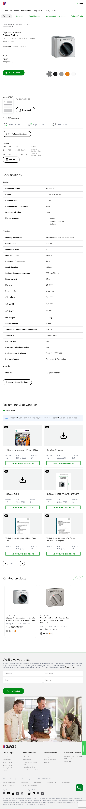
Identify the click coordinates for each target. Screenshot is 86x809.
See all (12, 159)
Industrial (19, 25)
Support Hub (68, 761)
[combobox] (63, 680)
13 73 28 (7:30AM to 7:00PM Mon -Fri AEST (73, 758)
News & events (7, 765)
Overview (7, 16)
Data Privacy (37, 783)
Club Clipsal (47, 757)
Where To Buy (14, 72)
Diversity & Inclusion (9, 768)
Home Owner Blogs (29, 767)
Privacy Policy (70, 667)
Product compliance (9, 783)
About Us (6, 757)
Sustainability (7, 759)
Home (5, 25)
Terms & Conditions (8, 785)
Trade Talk (47, 762)
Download (26, 110)
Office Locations (7, 762)
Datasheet (20, 16)
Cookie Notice (24, 783)
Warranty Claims (51, 783)
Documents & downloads (55, 16)
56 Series (27, 25)
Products (11, 25)
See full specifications (17, 134)
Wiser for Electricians (50, 759)
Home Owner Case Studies (31, 770)
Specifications (34, 16)
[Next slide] (81, 578)
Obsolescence (66, 783)
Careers (5, 771)
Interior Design (27, 757)
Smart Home (27, 759)
